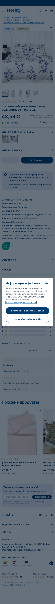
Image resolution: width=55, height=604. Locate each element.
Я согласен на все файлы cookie (27, 310)
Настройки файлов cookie (27, 319)
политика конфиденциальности (21, 302)
